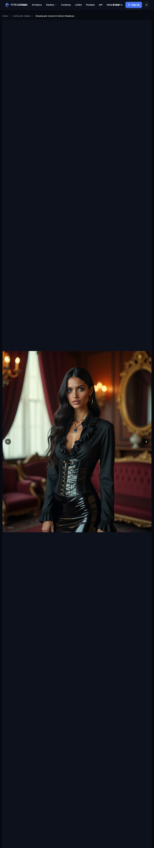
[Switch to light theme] (146, 5)
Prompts (90, 4)
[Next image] (146, 442)
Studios (50, 4)
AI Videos (37, 4)
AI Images (23, 4)
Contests (66, 4)
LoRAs (78, 4)
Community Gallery (22, 16)
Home (5, 16)
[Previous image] (8, 442)
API (100, 4)
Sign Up (135, 4)
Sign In (119, 4)
